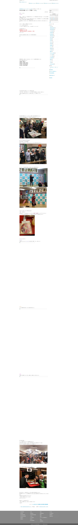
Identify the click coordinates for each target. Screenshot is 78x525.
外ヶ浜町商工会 (51, 513)
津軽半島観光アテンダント (23, 6)
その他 (51, 62)
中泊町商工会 (31, 513)
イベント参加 (34, 504)
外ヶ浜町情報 (51, 57)
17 (50, 19)
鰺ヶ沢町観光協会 (32, 520)
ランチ (51, 26)
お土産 (51, 40)
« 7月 (50, 22)
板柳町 (51, 51)
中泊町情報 (39, 504)
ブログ (36, 504)
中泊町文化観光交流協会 (33, 514)
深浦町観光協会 (42, 513)
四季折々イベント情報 (31, 6)
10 (50, 18)
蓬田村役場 (51, 514)
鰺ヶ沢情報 (51, 34)
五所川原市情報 (42, 504)
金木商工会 (21, 517)
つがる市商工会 (32, 517)
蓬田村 (51, 59)
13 (53, 18)
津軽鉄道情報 (46, 504)
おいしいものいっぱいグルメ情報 (47, 6)
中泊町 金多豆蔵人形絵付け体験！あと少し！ (26, 506)
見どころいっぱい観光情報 (39, 6)
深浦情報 (51, 45)
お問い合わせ (54, 6)
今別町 (40, 519)
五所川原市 (21, 513)
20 (53, 19)
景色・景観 (51, 37)
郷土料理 (51, 43)
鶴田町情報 (51, 48)
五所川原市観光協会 (22, 514)
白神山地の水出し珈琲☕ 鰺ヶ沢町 (43, 506)
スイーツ (51, 46)
